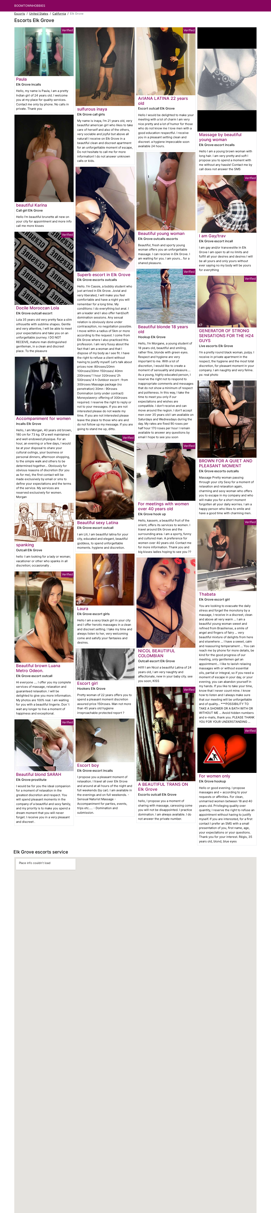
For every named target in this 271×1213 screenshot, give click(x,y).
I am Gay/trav (212, 235)
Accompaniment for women (43, 418)
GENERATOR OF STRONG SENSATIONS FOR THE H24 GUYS (226, 335)
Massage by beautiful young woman (220, 137)
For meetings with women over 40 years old (163, 506)
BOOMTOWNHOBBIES (29, 6)
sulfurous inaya (92, 109)
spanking (25, 544)
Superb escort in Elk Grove (103, 274)
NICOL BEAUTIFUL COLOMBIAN (156, 653)
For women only (214, 775)
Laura (82, 608)
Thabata (207, 594)
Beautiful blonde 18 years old (163, 329)
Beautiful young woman (161, 233)
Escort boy (88, 765)
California (59, 13)
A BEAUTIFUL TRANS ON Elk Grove (163, 787)
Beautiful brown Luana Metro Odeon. (38, 668)
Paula (21, 79)
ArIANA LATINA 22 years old (163, 101)
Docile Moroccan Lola (37, 307)
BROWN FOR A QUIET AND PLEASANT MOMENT (225, 463)
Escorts (19, 13)
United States (38, 13)
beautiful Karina (31, 205)
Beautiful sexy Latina (97, 522)
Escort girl (87, 683)
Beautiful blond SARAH (38, 774)
